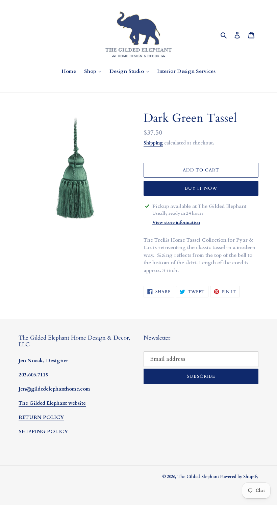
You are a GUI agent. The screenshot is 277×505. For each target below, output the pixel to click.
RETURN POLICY (41, 417)
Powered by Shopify (239, 476)
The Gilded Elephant (198, 476)
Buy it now (201, 188)
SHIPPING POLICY (43, 431)
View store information (176, 222)
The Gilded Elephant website (52, 403)
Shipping (153, 143)
